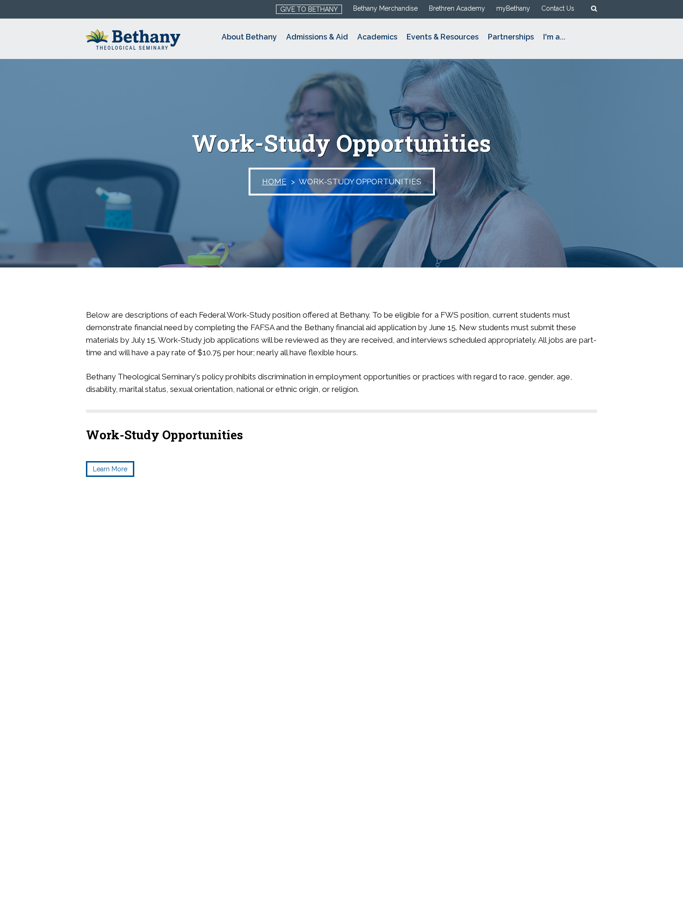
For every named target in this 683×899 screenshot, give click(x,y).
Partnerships (511, 37)
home (274, 181)
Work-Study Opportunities (164, 435)
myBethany (513, 8)
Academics (377, 37)
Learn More (110, 469)
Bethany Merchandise (385, 8)
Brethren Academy (457, 8)
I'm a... (554, 37)
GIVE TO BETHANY (309, 9)
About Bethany (249, 37)
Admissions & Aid (317, 37)
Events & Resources (443, 37)
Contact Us (557, 8)
